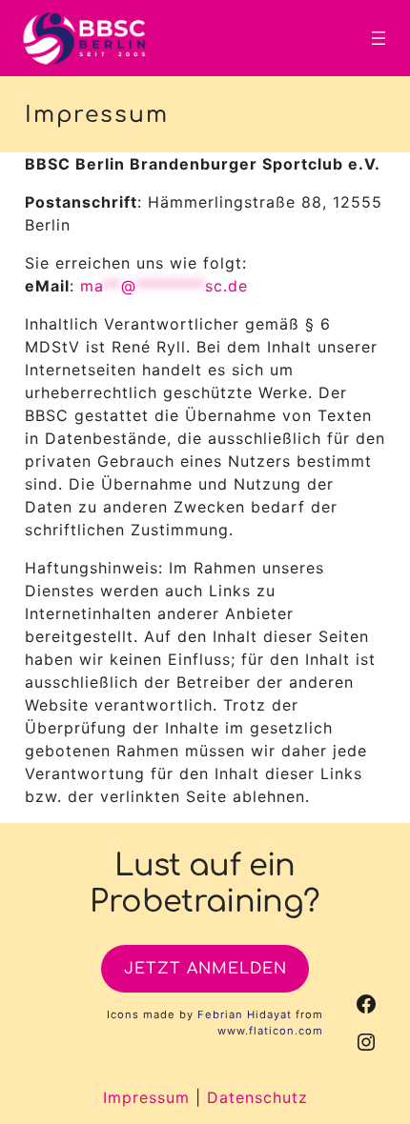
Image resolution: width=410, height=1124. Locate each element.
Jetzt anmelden (205, 968)
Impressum (146, 1097)
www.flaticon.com (270, 1030)
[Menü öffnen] (378, 38)
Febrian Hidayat (244, 1014)
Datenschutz (257, 1097)
